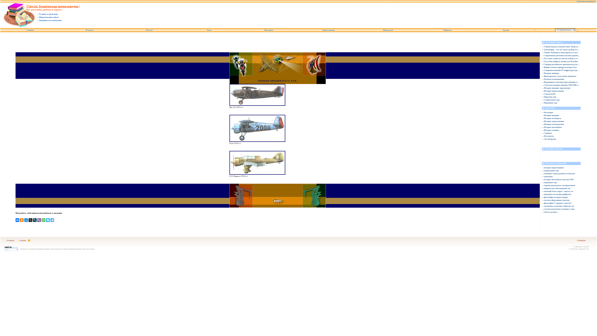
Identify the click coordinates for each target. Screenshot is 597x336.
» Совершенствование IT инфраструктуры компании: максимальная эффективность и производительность (561, 70)
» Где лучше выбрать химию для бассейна (560, 61)
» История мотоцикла (552, 118)
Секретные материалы (586, 1)
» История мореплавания (553, 91)
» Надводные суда (550, 102)
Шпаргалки (388, 30)
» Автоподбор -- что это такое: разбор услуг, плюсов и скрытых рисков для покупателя (561, 49)
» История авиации (551, 73)
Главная (30, 30)
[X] (30, 220)
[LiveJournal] (35, 220)
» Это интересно (549, 139)
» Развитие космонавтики (553, 79)
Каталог (149, 30)
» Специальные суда (551, 99)
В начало (90, 30)
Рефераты (447, 30)
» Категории (548, 112)
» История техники (551, 130)
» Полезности (548, 136)
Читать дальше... (551, 212)
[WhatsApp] (43, 220)
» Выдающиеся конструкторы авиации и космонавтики (561, 82)
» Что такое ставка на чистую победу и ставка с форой (561, 58)
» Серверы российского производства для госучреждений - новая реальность (561, 64)
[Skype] (48, 220)
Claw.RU (586, 247)
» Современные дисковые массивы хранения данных (561, 55)
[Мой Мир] (26, 220)
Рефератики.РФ (583, 249)
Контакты (582, 240)
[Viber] (39, 220)
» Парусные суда (549, 97)
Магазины (268, 30)
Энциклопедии (328, 30)
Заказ (209, 30)
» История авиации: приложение (556, 88)
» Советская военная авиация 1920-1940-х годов (561, 85)
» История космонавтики (553, 124)
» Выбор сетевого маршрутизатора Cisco (560, 67)
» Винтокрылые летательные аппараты (559, 76)
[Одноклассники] (22, 220)
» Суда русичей (549, 94)
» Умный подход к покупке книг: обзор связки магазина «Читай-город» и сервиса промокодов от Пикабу (561, 46)
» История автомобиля (552, 127)
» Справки (547, 133)
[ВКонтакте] (17, 220)
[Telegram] (52, 220)
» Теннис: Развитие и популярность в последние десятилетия (561, 52)
